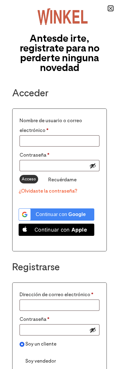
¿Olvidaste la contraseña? (48, 191)
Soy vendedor (40, 361)
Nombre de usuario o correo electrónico (51, 124)
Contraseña (48, 154)
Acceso (29, 178)
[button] (110, 8)
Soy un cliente (40, 344)
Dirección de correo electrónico (59, 293)
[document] (59, 184)
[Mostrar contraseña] (92, 165)
